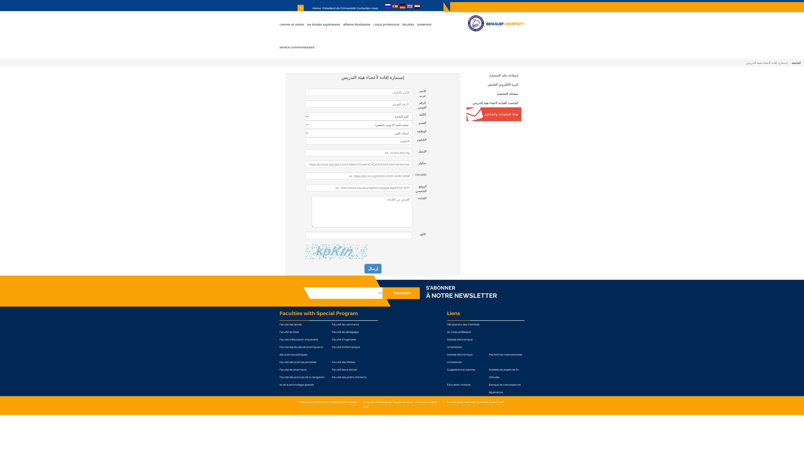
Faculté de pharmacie (293, 369)
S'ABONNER (440, 288)
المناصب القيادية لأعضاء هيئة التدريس (495, 103)
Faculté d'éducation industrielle (299, 339)
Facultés (408, 24)
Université (424, 24)
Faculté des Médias (343, 362)
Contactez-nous (367, 8)
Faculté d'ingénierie (344, 339)
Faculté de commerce (345, 324)
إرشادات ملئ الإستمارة (504, 75)
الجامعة (796, 62)
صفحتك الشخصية (507, 93)
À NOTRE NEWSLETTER (461, 295)
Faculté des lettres (291, 324)
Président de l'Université (339, 8)
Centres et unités (292, 24)
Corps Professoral (386, 24)
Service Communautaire (297, 47)
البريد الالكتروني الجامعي (503, 84)
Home (317, 8)
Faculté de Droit (289, 332)
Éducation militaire (458, 384)
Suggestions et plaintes (461, 369)
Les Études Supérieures (323, 24)
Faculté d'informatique (346, 347)
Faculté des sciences (344, 369)
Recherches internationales (505, 354)
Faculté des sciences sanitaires (298, 362)
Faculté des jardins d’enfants (349, 377)
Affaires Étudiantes (356, 24)
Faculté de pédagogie (345, 332)
